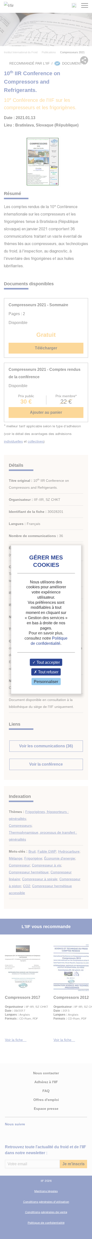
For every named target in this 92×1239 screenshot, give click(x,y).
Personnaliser (46, 682)
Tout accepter (48, 662)
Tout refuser (47, 672)
